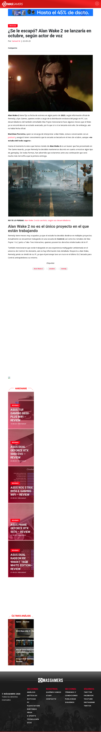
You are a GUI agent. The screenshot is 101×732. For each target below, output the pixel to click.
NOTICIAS (31, 699)
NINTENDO (32, 709)
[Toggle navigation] (97, 3)
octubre (52, 269)
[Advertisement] (50, 347)
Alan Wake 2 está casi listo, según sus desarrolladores (48, 220)
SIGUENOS (69, 702)
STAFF (49, 695)
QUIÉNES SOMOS (53, 692)
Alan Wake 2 (38, 269)
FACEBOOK (88, 695)
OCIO (29, 723)
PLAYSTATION (33, 706)
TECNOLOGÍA (33, 719)
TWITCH (87, 706)
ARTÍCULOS (32, 695)
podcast (11, 137)
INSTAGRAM (89, 702)
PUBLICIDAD (70, 699)
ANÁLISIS (31, 692)
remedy (63, 269)
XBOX (29, 712)
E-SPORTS (31, 716)
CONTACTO (51, 699)
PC (28, 702)
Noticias (12, 26)
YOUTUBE (88, 699)
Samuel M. (16, 41)
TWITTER (88, 692)
